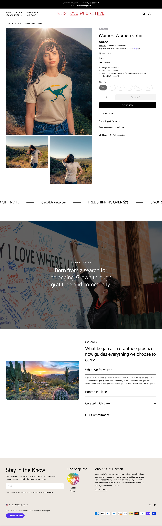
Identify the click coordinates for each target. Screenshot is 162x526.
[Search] (143, 13)
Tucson (73, 488)
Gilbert (73, 491)
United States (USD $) (18, 505)
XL (139, 89)
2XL (150, 89)
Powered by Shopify (42, 510)
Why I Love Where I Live (23, 510)
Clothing (18, 23)
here (121, 127)
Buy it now (127, 105)
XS (104, 89)
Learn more (101, 490)
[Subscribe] (61, 486)
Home (8, 23)
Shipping (102, 45)
